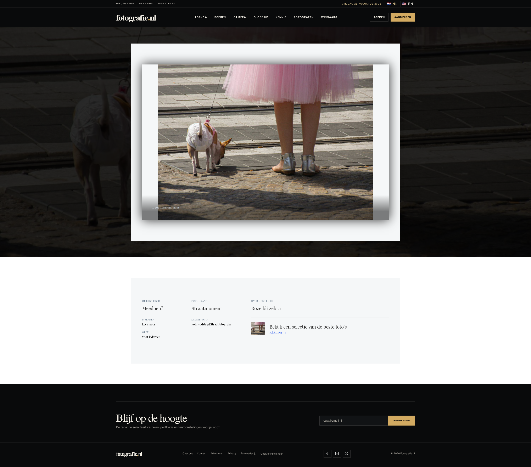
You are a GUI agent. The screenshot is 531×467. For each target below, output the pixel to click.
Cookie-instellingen (272, 453)
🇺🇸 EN (407, 4)
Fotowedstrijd (248, 453)
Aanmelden (402, 17)
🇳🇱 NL (392, 4)
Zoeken (379, 17)
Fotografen (304, 17)
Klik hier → (278, 332)
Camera (240, 17)
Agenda (201, 17)
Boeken (220, 17)
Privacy (232, 453)
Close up (261, 17)
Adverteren (166, 3)
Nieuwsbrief (125, 3)
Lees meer (148, 324)
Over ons (146, 3)
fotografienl (136, 17)
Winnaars (329, 17)
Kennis (281, 17)
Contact (201, 453)
